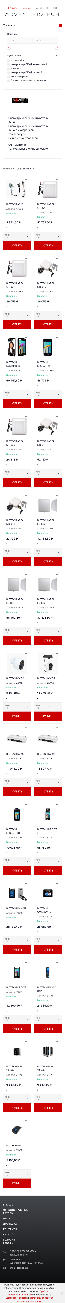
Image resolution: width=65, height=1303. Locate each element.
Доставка (10, 1224)
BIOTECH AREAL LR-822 (46, 601)
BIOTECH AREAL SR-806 (46, 206)
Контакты (10, 1229)
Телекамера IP (19, 76)
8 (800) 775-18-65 (21, 1251)
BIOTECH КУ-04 (46, 753)
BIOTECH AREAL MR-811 (46, 443)
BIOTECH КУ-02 (15, 753)
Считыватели (17, 144)
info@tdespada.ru (18, 1268)
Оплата (8, 1218)
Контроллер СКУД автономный (29, 64)
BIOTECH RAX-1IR (16, 908)
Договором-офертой (17, 1298)
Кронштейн (17, 60)
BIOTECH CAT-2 (46, 678)
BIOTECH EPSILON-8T (13, 831)
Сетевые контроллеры (23, 138)
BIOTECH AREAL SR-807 (15, 285)
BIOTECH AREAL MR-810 (46, 285)
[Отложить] (25, 178)
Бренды (8, 1204)
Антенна (16, 68)
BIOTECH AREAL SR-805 (15, 443)
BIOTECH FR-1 (14, 1145)
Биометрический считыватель (28, 80)
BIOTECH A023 (14, 204)
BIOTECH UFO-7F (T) (47, 831)
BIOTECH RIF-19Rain (14, 1068)
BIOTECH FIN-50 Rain (46, 989)
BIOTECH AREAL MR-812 (15, 522)
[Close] (61, 1293)
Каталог (9, 1234)
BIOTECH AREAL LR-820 (46, 522)
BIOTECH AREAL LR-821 (15, 601)
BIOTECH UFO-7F (16, 987)
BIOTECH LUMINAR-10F (14, 364)
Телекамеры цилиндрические (28, 148)
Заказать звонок (18, 1254)
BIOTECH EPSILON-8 (43, 364)
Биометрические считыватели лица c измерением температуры (28, 130)
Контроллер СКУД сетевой (26, 72)
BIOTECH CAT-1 (15, 678)
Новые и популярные (17, 168)
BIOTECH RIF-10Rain (45, 1068)
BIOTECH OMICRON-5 (44, 910)
